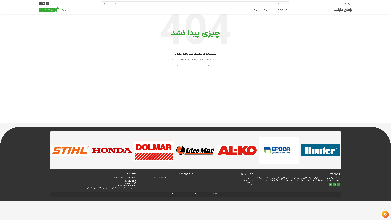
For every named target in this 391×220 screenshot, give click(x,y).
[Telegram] (43, 3)
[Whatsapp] (40, 3)
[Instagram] (47, 3)
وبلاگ (272, 10)
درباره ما (265, 10)
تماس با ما (256, 10)
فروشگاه (280, 10)
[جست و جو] (104, 3)
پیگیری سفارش (347, 4)
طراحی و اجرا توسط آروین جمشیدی (178, 194)
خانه (287, 10)
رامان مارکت (343, 9)
